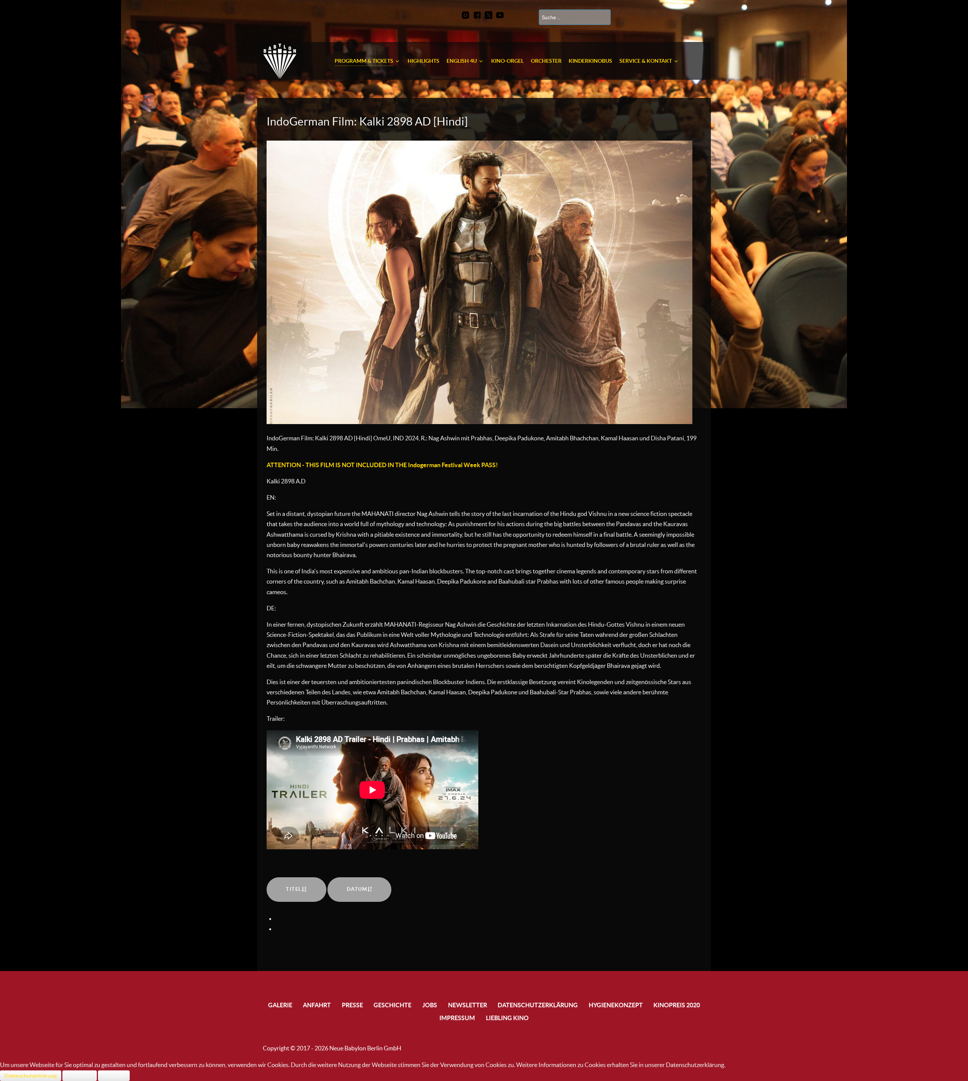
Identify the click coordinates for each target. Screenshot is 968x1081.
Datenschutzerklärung (31, 1076)
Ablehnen (113, 1076)
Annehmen (79, 1076)
